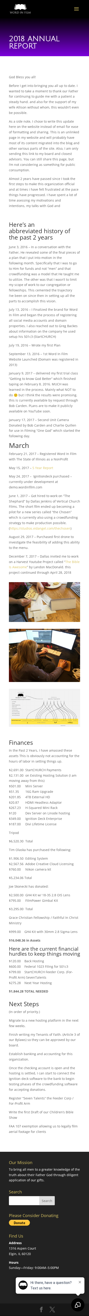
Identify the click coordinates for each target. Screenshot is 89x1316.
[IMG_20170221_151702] (44, 621)
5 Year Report (42, 468)
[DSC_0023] (44, 681)
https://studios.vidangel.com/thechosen (40, 528)
